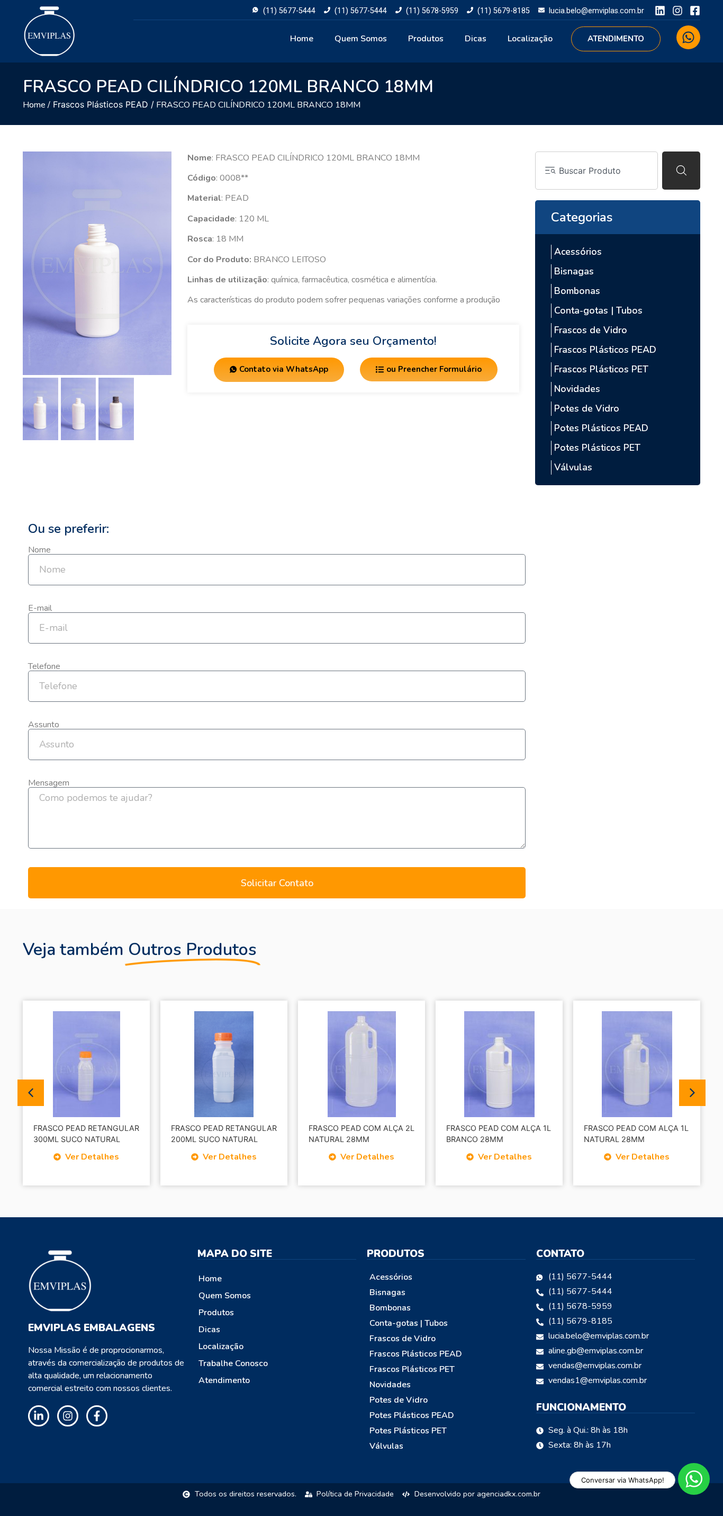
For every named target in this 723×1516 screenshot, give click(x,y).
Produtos (426, 38)
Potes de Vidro (586, 408)
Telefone (44, 666)
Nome (39, 550)
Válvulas (573, 467)
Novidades (577, 388)
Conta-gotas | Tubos (598, 310)
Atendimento (224, 1380)
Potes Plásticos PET (597, 447)
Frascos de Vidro (590, 330)
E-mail (40, 608)
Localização (530, 38)
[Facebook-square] (695, 10)
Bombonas (577, 290)
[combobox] (596, 170)
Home (301, 38)
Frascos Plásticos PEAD (100, 104)
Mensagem (48, 783)
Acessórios (578, 251)
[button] (30, 1093)
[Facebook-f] (96, 1415)
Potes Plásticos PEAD (601, 428)
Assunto (43, 724)
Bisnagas (574, 271)
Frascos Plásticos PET (601, 369)
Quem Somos (361, 38)
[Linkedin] (660, 10)
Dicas (475, 38)
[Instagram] (677, 10)
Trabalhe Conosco (233, 1363)
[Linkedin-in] (38, 1415)
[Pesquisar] (681, 170)
